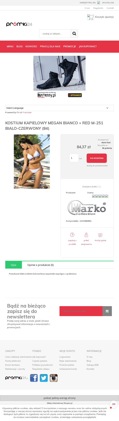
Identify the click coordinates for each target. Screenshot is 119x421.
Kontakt (110, 8)
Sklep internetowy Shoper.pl (59, 403)
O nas (87, 8)
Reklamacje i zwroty (15, 369)
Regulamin (98, 8)
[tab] (13, 265)
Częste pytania (39, 360)
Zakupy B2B (93, 364)
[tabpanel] (59, 273)
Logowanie (65, 356)
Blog (89, 360)
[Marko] (87, 208)
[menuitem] (10, 46)
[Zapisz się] (107, 311)
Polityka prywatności (42, 364)
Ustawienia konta (68, 369)
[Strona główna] (21, 25)
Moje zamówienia (68, 360)
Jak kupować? (39, 356)
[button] (72, 240)
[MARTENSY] (59, 77)
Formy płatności (13, 360)
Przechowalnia (67, 364)
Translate (27, 112)
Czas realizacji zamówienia (18, 356)
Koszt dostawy (12, 364)
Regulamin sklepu (41, 369)
